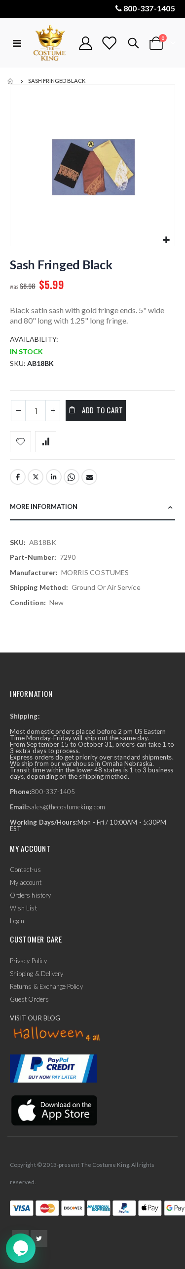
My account (25, 882)
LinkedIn (54, 477)
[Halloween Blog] (57, 1034)
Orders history (30, 895)
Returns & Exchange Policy (46, 986)
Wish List (23, 908)
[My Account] (86, 43)
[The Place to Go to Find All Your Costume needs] (50, 43)
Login (17, 921)
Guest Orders (29, 999)
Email (89, 477)
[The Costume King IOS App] (53, 1110)
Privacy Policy (28, 961)
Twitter (35, 477)
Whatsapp (71, 477)
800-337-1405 (149, 8)
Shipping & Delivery (36, 974)
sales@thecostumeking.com (66, 807)
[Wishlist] (109, 43)
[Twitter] (39, 1238)
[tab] (92, 507)
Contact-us (25, 869)
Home (10, 81)
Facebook (18, 477)
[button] (166, 240)
